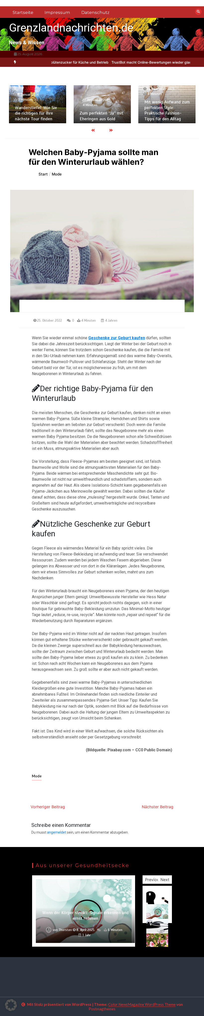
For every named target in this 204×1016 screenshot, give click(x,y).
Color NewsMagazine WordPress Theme (142, 1004)
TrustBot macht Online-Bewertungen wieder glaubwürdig (142, 62)
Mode (37, 776)
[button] (11, 1005)
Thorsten (65, 930)
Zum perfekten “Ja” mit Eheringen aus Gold (101, 116)
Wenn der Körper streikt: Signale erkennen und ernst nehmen (85, 915)
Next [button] (164, 879)
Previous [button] (153, 879)
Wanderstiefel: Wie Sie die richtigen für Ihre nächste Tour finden (36, 113)
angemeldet (56, 832)
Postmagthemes (102, 1009)
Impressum (57, 12)
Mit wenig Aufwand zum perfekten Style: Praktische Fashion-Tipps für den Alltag (167, 110)
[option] (56, 62)
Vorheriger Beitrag (48, 806)
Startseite (23, 12)
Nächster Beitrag (157, 806)
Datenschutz (95, 12)
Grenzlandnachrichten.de (71, 27)
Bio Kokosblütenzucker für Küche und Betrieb (56, 62)
